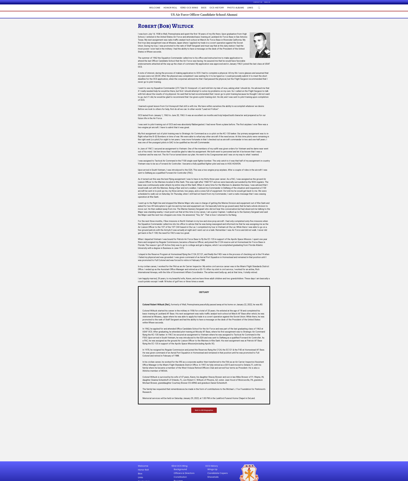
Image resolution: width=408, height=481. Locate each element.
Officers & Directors (184, 473)
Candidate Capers (217, 473)
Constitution (180, 476)
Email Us (267, 2)
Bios (203, 7)
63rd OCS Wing (189, 7)
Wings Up (212, 469)
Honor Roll (170, 7)
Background (180, 469)
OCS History (217, 7)
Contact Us (257, 2)
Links (250, 7)
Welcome (154, 7)
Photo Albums (235, 7)
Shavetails (213, 476)
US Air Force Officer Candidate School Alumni (204, 14)
